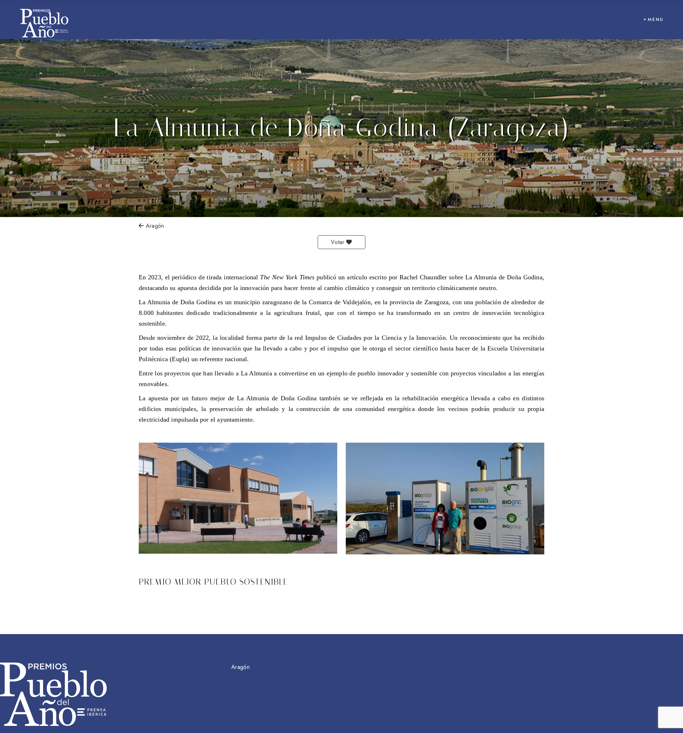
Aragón (154, 226)
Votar (338, 242)
